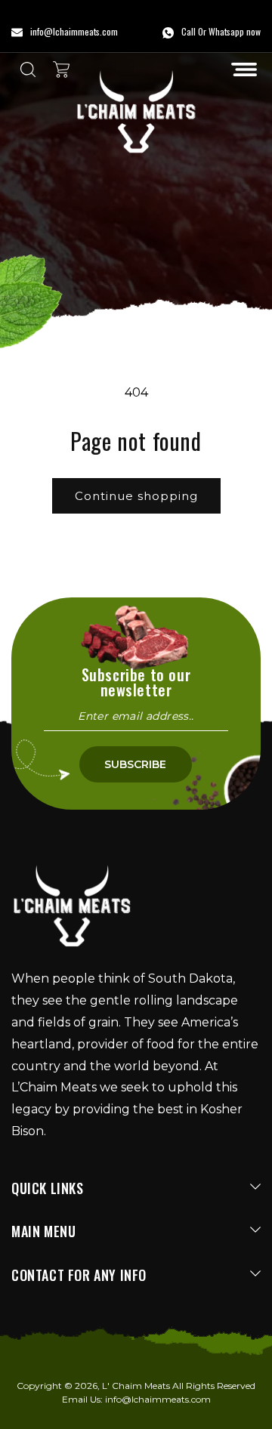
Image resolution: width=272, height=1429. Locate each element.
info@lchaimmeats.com (158, 1399)
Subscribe (135, 764)
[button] (244, 69)
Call (188, 31)
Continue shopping (136, 496)
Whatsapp (226, 31)
